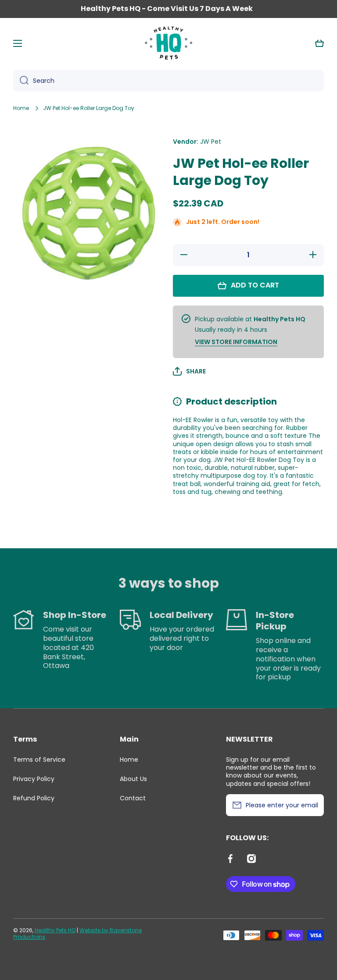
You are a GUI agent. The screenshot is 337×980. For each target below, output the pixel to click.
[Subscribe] (313, 805)
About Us (133, 778)
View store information (236, 342)
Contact (133, 798)
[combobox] (168, 81)
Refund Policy (33, 798)
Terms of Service (39, 759)
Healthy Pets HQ (55, 930)
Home (21, 108)
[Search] (21, 81)
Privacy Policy (33, 778)
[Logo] (168, 43)
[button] (319, 43)
